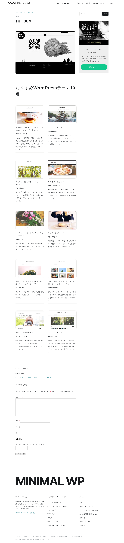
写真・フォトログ (52, 522)
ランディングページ (24, 127)
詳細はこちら (94, 67)
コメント (19, 397)
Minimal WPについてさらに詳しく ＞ (27, 513)
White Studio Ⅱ (22, 336)
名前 (18, 421)
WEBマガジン (51, 514)
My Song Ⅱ (52, 237)
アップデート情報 (84, 522)
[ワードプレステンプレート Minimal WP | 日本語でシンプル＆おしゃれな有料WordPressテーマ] (19, 3)
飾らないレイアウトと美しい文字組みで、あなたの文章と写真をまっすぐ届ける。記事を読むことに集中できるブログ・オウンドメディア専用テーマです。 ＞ (62, 346)
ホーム (81, 502)
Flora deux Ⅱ (21, 188)
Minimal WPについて (99, 3)
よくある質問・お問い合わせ (88, 514)
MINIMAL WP (50, 481)
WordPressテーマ (68, 3)
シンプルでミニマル (94, 49)
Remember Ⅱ (53, 288)
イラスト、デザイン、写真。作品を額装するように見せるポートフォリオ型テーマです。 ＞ (30, 295)
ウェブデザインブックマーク (24, 12)
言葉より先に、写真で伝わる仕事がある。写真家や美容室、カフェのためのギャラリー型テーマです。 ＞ (30, 246)
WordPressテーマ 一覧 (86, 506)
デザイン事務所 (22, 368)
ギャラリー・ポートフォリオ (27, 233)
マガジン (58, 127)
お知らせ (112, 3)
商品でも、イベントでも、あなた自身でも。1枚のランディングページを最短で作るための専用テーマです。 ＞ (62, 244)
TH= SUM (49, 378)
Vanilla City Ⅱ (53, 336)
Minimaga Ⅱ (53, 131)
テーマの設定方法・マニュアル (89, 510)
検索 (105, 14)
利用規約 (82, 525)
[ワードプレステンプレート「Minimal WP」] (93, 22)
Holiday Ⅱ (20, 239)
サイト (18, 433)
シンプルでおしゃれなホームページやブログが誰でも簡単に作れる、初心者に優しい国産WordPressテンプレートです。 (93, 58)
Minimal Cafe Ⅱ (22, 134)
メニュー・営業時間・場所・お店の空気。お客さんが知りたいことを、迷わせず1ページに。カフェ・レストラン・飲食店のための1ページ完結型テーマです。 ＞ (30, 144)
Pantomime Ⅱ (21, 288)
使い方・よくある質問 (83, 3)
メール (19, 427)
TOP (57, 3)
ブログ (50, 127)
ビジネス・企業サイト (57, 182)
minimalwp (20, 373)
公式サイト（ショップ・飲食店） (57, 506)
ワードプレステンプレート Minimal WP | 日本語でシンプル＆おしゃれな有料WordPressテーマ (45, 536)
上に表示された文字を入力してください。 (30, 444)
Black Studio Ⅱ (54, 185)
